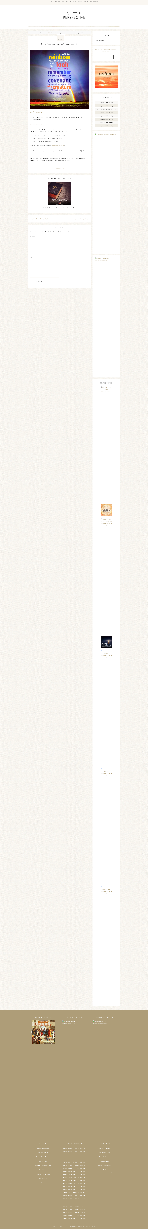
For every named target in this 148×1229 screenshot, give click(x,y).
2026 (64, 1148)
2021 (64, 1163)
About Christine (43, 1170)
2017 (64, 1174)
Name (32, 257)
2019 (64, 1168)
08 (78, 1148)
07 (77, 1148)
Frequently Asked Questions (43, 1165)
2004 (64, 1212)
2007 (64, 1204)
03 (70, 1148)
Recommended (43, 1178)
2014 (64, 1183)
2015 (64, 1180)
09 (80, 1151)
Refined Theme (67, 1226)
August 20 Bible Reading (106, 122)
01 (66, 1148)
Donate (43, 1182)
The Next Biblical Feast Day (43, 1157)
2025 (64, 1151)
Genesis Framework (78, 1226)
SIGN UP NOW (106, 56)
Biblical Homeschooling (104, 1165)
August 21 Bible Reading (106, 119)
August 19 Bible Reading (106, 126)
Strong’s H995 (72, 129)
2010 (64, 1195)
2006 (64, 1207)
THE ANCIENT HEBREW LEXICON (53, 164)
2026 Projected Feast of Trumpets (106, 109)
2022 (64, 1160)
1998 (64, 1218)
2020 (64, 1165)
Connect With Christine (43, 1174)
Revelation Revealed (104, 1157)
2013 (64, 1186)
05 (73, 1148)
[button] (43, 1032)
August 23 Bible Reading (106, 112)
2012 (64, 1189)
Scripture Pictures (43, 1152)
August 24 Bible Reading (106, 106)
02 (68, 1148)
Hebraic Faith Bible (105, 1161)
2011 (64, 1192)
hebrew (59, 47)
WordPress (88, 1226)
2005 (64, 1210)
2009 (64, 1198)
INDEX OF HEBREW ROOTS (67, 164)
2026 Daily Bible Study (43, 1148)
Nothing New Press (104, 1152)
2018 (64, 1171)
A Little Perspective (74, 15)
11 (83, 1151)
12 (84, 1151)
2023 (64, 1157)
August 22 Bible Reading (106, 116)
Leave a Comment (59, 168)
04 (71, 1148)
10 (82, 1151)
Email (32, 265)
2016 (64, 1177)
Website (32, 273)
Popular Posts (43, 1161)
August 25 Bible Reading (106, 102)
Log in (93, 1226)
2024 (64, 1154)
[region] (43, 1032)
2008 (64, 1201)
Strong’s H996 (34, 129)
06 (75, 1148)
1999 (64, 1215)
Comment (33, 236)
